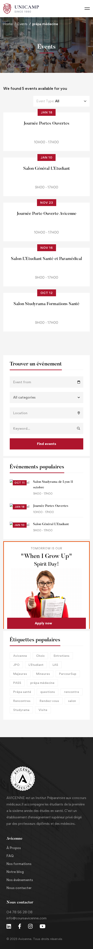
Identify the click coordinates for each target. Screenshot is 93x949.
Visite (42, 710)
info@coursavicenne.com (26, 918)
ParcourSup (67, 673)
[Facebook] (19, 926)
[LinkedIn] (9, 926)
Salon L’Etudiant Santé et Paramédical (46, 259)
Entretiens (61, 655)
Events (22, 24)
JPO (16, 664)
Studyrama (21, 710)
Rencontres (21, 701)
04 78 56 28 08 (19, 912)
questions (47, 692)
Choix (40, 655)
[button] (46, 623)
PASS (17, 683)
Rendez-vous (49, 701)
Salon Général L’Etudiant (51, 524)
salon (72, 701)
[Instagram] (30, 926)
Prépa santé (22, 692)
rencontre (71, 692)
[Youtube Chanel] (42, 926)
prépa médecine (42, 683)
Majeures (20, 673)
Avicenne (20, 655)
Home (8, 24)
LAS (55, 664)
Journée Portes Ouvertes (50, 506)
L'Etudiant (36, 664)
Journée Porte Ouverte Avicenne (46, 214)
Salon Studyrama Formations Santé (46, 304)
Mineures (43, 673)
